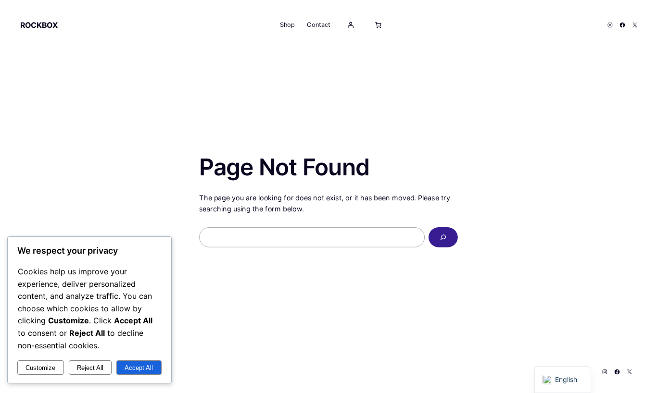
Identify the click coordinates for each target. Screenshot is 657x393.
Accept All (139, 367)
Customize (40, 367)
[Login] (350, 25)
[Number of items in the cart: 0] (378, 25)
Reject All (90, 367)
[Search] (443, 237)
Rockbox (39, 24)
